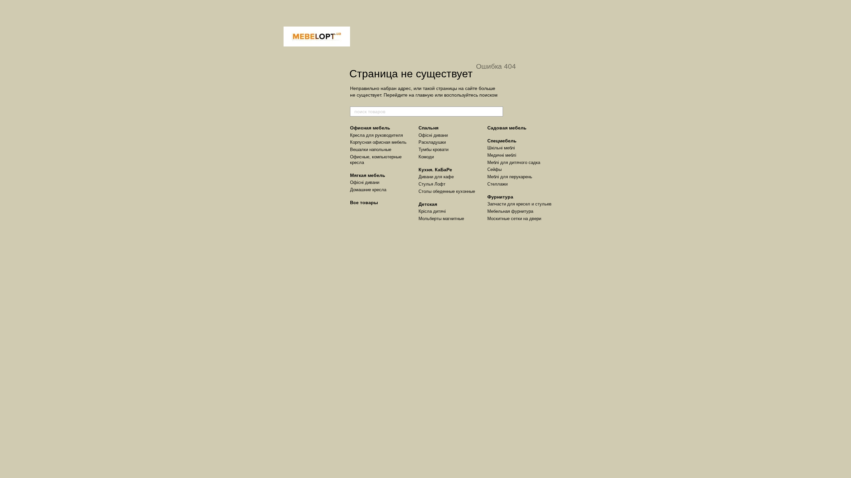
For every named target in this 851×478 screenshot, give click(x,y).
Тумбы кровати (433, 149)
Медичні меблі (501, 155)
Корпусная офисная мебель (378, 142)
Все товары (364, 202)
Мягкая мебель (367, 175)
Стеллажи (497, 184)
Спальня (428, 127)
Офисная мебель (370, 127)
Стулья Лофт (432, 184)
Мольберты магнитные (441, 218)
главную (424, 95)
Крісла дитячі (432, 211)
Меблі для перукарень (509, 176)
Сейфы (494, 169)
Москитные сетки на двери (514, 218)
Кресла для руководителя (376, 135)
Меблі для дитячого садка (513, 162)
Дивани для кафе (436, 176)
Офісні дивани (364, 182)
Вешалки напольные (370, 149)
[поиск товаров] (497, 112)
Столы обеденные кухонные (447, 191)
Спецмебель (502, 140)
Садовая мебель (507, 127)
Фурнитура (500, 196)
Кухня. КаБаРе (435, 169)
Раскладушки (432, 142)
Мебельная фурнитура (510, 211)
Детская (428, 204)
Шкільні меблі (501, 147)
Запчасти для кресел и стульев (519, 203)
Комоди (426, 156)
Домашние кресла (368, 189)
